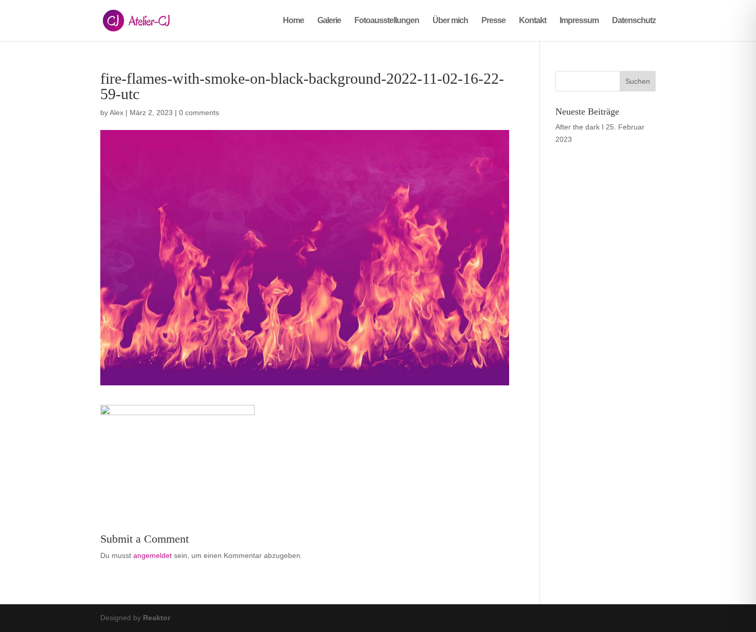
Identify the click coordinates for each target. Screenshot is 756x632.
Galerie (329, 21)
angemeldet (152, 555)
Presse (493, 21)
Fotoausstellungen (386, 21)
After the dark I (579, 127)
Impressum (579, 21)
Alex (116, 112)
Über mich (450, 21)
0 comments (199, 112)
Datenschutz (634, 21)
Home (293, 21)
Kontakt (532, 21)
